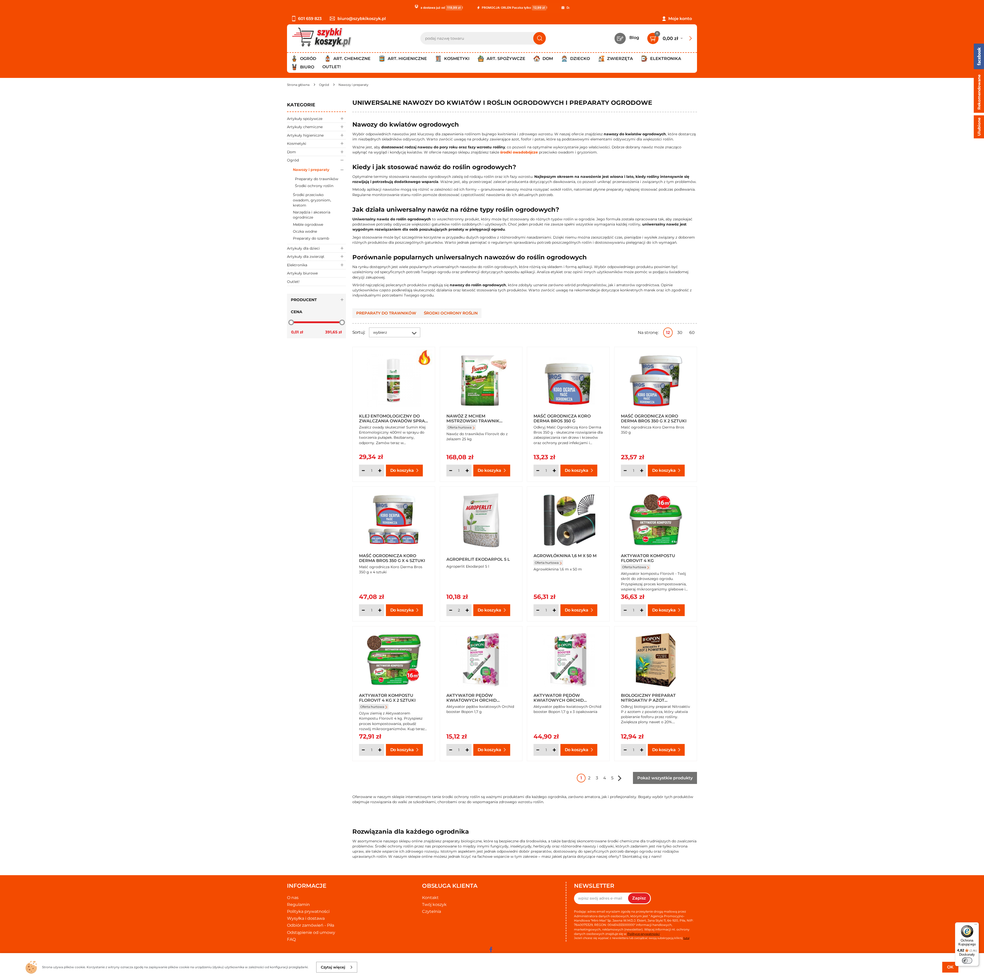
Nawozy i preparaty (311, 169)
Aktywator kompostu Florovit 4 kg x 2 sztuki (387, 697)
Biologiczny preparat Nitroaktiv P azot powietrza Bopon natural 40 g (654, 697)
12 (668, 332)
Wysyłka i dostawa (306, 918)
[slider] (291, 322)
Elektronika (297, 265)
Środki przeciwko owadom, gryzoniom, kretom (312, 200)
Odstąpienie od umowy (311, 932)
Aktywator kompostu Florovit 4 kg (648, 558)
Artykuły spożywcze (304, 118)
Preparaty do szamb (311, 238)
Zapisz (639, 898)
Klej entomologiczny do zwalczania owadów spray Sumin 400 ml (393, 418)
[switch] (967, 960)
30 (679, 332)
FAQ (291, 939)
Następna (619, 778)
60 (692, 332)
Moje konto (680, 18)
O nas (293, 897)
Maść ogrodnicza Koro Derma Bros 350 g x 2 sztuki (653, 418)
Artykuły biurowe (302, 273)
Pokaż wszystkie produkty (665, 777)
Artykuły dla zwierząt (305, 256)
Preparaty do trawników (316, 179)
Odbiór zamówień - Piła (310, 925)
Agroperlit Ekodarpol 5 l (478, 559)
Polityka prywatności (308, 911)
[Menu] (976, 925)
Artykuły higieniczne (305, 135)
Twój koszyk (434, 904)
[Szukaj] (539, 38)
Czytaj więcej (333, 967)
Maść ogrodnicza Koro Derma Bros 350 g (562, 418)
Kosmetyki (296, 143)
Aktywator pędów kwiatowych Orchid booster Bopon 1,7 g (471, 697)
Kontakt (430, 897)
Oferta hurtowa (459, 427)
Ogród (293, 160)
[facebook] (491, 949)
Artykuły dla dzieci (303, 248)
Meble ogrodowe (308, 224)
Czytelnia (431, 911)
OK (950, 967)
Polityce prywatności (643, 934)
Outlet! (331, 66)
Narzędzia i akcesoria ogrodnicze (311, 215)
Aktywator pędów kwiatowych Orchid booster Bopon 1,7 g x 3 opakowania (561, 697)
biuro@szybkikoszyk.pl (361, 18)
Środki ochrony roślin (314, 185)
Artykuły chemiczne (305, 127)
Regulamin (298, 904)
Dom (291, 152)
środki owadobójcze (519, 152)
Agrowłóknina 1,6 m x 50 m (565, 555)
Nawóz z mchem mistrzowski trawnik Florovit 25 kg (472, 418)
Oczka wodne (305, 231)
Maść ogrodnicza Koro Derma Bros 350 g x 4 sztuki (392, 558)
